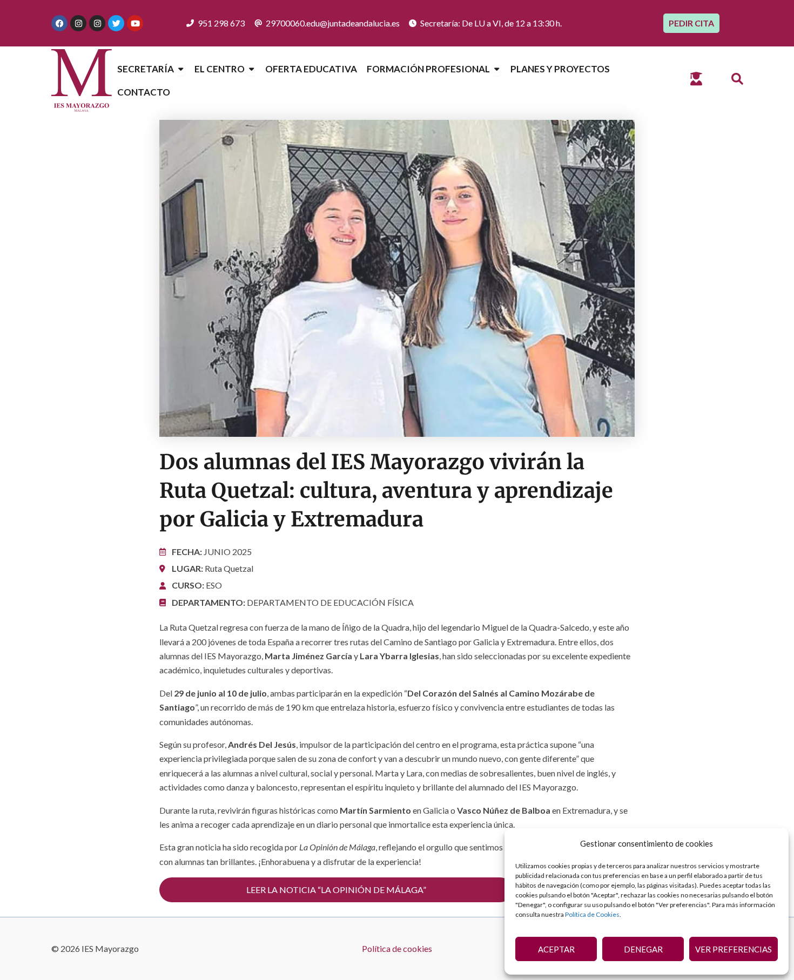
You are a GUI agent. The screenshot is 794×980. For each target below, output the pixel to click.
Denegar (643, 949)
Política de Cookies (592, 914)
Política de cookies (397, 948)
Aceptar (556, 949)
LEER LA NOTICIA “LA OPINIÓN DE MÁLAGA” (336, 889)
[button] (737, 80)
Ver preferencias (733, 949)
